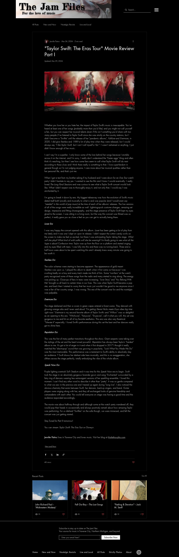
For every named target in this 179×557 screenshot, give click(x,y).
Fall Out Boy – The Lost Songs (89, 504)
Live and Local (85, 24)
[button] (156, 10)
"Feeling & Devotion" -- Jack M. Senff (127, 506)
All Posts (35, 24)
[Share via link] (63, 454)
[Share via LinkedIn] (57, 454)
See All (144, 476)
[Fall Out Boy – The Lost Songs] (89, 490)
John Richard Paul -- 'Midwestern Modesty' (45, 506)
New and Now (49, 24)
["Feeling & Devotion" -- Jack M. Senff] (129, 490)
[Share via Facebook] (45, 454)
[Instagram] (139, 552)
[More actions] (133, 41)
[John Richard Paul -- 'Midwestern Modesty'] (50, 490)
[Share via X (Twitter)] (51, 454)
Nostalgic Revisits (68, 24)
